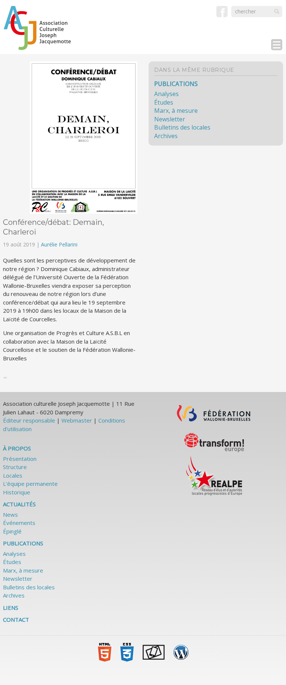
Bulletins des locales (182, 127)
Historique (16, 492)
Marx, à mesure (176, 110)
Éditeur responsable (29, 420)
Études (163, 102)
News (10, 514)
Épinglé (12, 531)
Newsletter (169, 119)
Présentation (19, 458)
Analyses (166, 94)
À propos (17, 448)
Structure (15, 467)
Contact (16, 619)
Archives (166, 136)
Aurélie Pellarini (59, 244)
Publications (176, 84)
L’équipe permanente (30, 483)
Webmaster (76, 420)
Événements (19, 522)
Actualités (19, 504)
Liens (10, 607)
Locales (12, 475)
